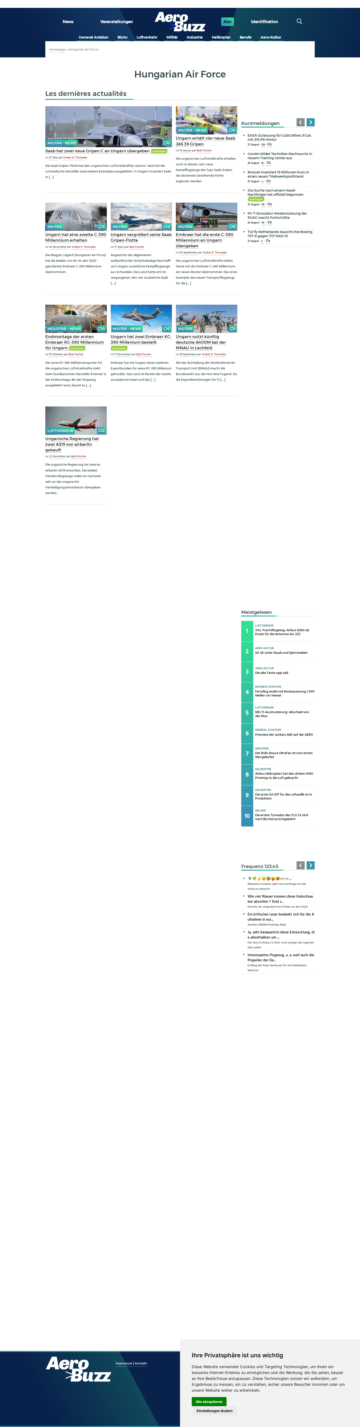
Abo (227, 21)
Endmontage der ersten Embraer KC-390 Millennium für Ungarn (74, 342)
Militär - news (62, 143)
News (68, 21)
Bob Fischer (204, 150)
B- (263, 163)
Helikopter (221, 37)
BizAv (123, 37)
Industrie (195, 37)
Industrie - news (64, 329)
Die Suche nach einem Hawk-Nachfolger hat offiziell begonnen (275, 194)
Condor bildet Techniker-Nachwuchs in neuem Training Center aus (280, 156)
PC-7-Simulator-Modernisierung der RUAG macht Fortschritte (277, 215)
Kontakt (141, 1363)
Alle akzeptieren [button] (209, 1402)
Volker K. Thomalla (75, 158)
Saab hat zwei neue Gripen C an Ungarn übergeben (98, 150)
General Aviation (93, 37)
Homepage (57, 49)
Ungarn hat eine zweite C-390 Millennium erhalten (75, 237)
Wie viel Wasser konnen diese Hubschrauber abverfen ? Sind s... (280, 899)
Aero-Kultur (271, 37)
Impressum (124, 1363)
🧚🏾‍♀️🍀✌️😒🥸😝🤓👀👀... (270, 879)
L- (263, 182)
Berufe (246, 37)
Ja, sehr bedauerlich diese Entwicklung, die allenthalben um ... (281, 935)
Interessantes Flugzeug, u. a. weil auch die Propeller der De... (281, 957)
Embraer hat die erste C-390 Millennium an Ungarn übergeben (204, 240)
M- (263, 205)
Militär (172, 37)
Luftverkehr (147, 37)
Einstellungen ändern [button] (215, 1411)
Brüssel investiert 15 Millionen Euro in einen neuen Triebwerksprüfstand (278, 174)
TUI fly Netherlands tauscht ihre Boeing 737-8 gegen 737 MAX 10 (280, 234)
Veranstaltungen (116, 21)
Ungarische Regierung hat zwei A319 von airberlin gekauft (72, 444)
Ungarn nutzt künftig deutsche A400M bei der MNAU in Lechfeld (201, 342)
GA (263, 145)
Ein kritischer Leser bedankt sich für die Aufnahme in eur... (281, 917)
